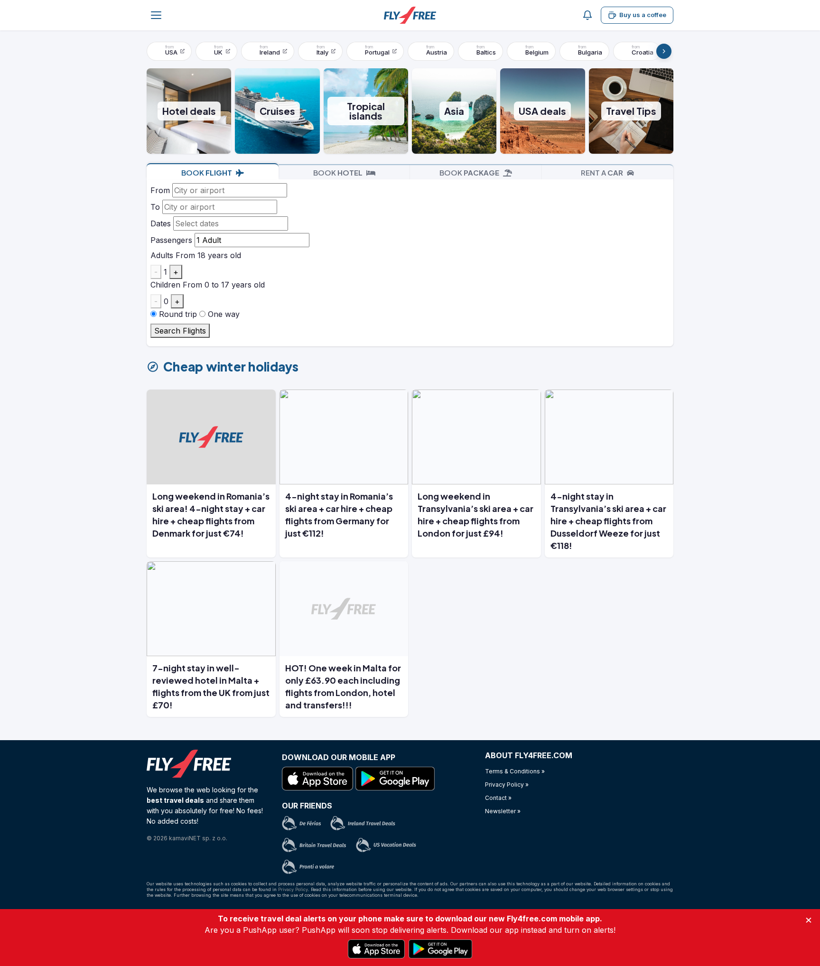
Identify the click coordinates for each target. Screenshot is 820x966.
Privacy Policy (293, 889)
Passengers (171, 240)
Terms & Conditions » (515, 771)
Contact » (498, 797)
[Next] (663, 51)
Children (165, 284)
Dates (160, 223)
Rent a (602, 172)
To (155, 207)
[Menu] (156, 15)
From (160, 190)
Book (206, 172)
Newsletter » (503, 811)
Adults (161, 255)
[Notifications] (587, 15)
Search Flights (180, 330)
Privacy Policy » (507, 784)
